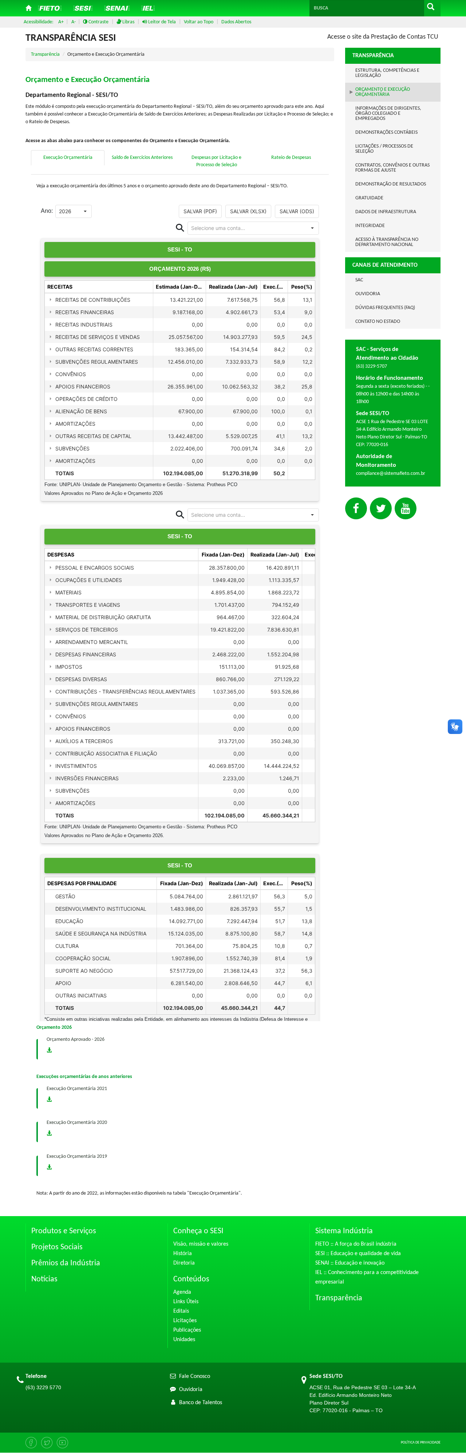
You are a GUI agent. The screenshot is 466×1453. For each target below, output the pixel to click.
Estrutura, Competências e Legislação (387, 73)
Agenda (182, 1292)
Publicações (187, 1330)
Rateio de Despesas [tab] (291, 157)
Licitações (185, 1321)
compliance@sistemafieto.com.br (390, 473)
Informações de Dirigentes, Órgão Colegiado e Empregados (388, 113)
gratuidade (369, 198)
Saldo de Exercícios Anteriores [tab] (142, 157)
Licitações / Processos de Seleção (384, 149)
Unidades (184, 1340)
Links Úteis (185, 1302)
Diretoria (184, 1263)
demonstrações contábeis (386, 132)
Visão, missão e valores (200, 1244)
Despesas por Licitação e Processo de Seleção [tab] (216, 161)
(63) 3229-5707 (371, 366)
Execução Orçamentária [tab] (67, 157)
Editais (181, 1311)
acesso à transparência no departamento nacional (386, 242)
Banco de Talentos (200, 1403)
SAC (359, 280)
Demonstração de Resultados (390, 184)
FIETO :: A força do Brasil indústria (355, 1244)
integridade (370, 226)
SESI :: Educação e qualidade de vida (358, 1254)
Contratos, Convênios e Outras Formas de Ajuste (392, 168)
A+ (61, 22)
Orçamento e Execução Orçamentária (382, 92)
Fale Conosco (194, 1376)
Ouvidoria (367, 294)
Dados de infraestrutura (385, 212)
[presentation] (68, 157)
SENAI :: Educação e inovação (349, 1263)
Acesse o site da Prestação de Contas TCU (382, 37)
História (182, 1254)
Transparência (45, 54)
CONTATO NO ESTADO (377, 321)
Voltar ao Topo (198, 22)
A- (73, 22)
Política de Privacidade (421, 1443)
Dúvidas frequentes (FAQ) (385, 307)
